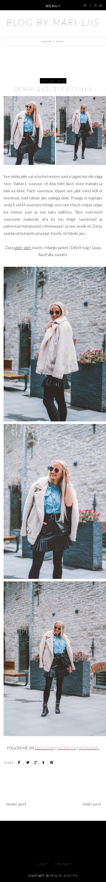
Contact (63, 864)
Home (43, 864)
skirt (27, 247)
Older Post (92, 803)
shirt (18, 247)
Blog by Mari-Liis (53, 22)
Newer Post (16, 803)
